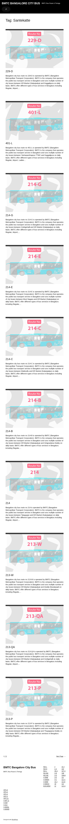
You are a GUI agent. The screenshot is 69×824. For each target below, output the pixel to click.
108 (63, 773)
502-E (45, 769)
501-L (45, 771)
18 (55, 784)
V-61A (5, 805)
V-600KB (6, 809)
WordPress (15, 819)
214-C (9, 359)
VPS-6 (5, 792)
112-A (63, 786)
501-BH (45, 773)
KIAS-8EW (46, 786)
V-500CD (46, 784)
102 (63, 769)
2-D (55, 775)
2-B (55, 773)
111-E (63, 782)
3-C (55, 780)
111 (63, 777)
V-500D (45, 782)
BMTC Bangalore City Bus (21, 3)
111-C (63, 780)
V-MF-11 (6, 801)
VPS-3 (5, 796)
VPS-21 (5, 798)
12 (55, 786)
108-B (63, 775)
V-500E (45, 777)
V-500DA (46, 780)
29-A (56, 771)
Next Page (61, 756)
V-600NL (6, 807)
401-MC (46, 775)
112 (63, 784)
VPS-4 (5, 794)
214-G (9, 215)
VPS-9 (5, 790)
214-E (9, 287)
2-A (55, 769)
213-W (10, 575)
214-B (9, 431)
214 (8, 503)
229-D (9, 71)
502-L (45, 767)
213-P (9, 718)
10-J (55, 782)
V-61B (5, 803)
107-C (64, 771)
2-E (55, 777)
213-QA (10, 647)
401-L (9, 143)
